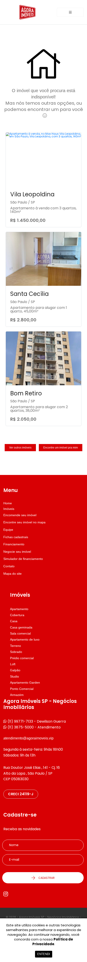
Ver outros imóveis (20, 447)
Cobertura (17, 615)
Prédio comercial (22, 658)
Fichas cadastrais (15, 537)
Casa (13, 621)
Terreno (15, 646)
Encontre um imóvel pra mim (60, 447)
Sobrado (16, 652)
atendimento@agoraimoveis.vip (28, 738)
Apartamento (19, 609)
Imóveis (8, 508)
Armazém (17, 695)
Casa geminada (21, 627)
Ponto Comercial (21, 689)
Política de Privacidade (52, 941)
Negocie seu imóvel (17, 551)
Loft (12, 664)
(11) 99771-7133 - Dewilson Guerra (37, 721)
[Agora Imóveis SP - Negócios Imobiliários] (27, 12)
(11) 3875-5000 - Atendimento (34, 727)
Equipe (8, 529)
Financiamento (13, 544)
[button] (70, 12)
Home (7, 503)
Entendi (43, 954)
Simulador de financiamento (23, 559)
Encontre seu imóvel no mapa (24, 522)
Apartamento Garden (25, 682)
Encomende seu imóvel (19, 515)
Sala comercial (20, 633)
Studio (14, 676)
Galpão (15, 670)
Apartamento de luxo (24, 639)
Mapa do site (12, 573)
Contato (8, 566)
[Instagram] (5, 894)
